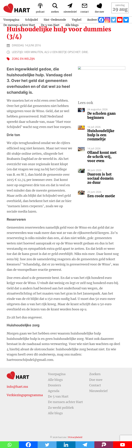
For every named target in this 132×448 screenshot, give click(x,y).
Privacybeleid (75, 437)
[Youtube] (120, 20)
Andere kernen (97, 19)
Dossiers (54, 385)
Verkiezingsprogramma (25, 395)
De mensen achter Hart (19, 25)
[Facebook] (101, 20)
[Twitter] (113, 20)
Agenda (53, 391)
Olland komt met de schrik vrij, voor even (102, 157)
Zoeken (95, 374)
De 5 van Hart (50, 25)
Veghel (76, 19)
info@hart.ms (17, 387)
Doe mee (95, 380)
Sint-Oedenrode (55, 19)
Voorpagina (11, 19)
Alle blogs (72, 25)
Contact (95, 385)
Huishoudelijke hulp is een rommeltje (100, 135)
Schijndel (31, 19)
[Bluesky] (126, 20)
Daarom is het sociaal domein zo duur (100, 178)
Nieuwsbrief (98, 391)
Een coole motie (101, 196)
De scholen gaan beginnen (101, 115)
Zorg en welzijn (23, 58)
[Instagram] (107, 20)
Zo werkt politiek (61, 408)
